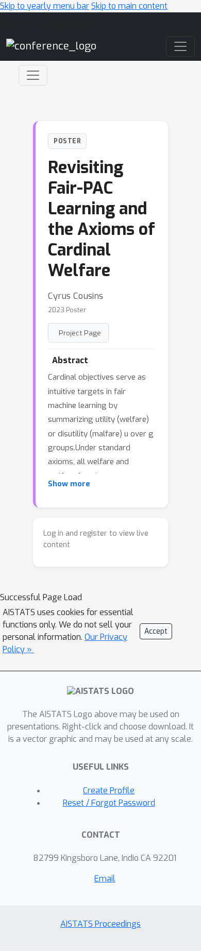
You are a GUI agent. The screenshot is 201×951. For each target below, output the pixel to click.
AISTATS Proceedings (100, 924)
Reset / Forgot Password (109, 802)
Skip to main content (129, 6)
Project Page (80, 332)
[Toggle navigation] (33, 75)
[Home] (51, 45)
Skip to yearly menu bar (44, 6)
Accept (155, 631)
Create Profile (109, 790)
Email (104, 878)
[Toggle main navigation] (180, 46)
